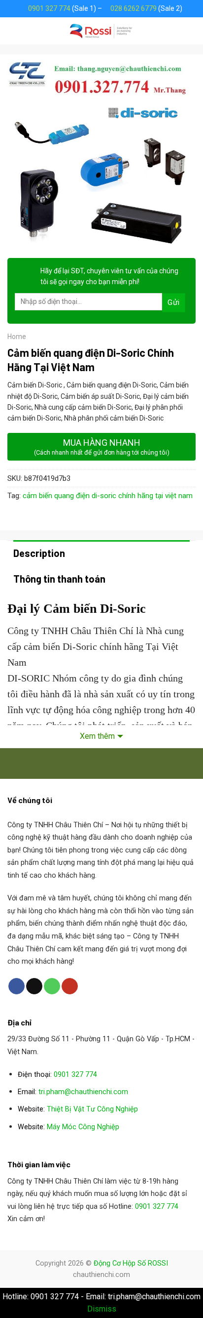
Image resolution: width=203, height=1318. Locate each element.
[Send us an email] (34, 986)
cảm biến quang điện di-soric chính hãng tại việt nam (108, 495)
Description (39, 553)
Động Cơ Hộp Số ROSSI (131, 1263)
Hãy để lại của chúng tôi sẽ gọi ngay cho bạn (109, 276)
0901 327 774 (49, 8)
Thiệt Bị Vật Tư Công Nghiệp (92, 1109)
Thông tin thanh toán (59, 579)
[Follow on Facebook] (16, 986)
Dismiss (101, 1309)
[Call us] (52, 986)
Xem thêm (97, 736)
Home (16, 336)
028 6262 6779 (133, 8)
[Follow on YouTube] (70, 986)
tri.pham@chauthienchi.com (83, 1092)
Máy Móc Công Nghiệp (83, 1127)
